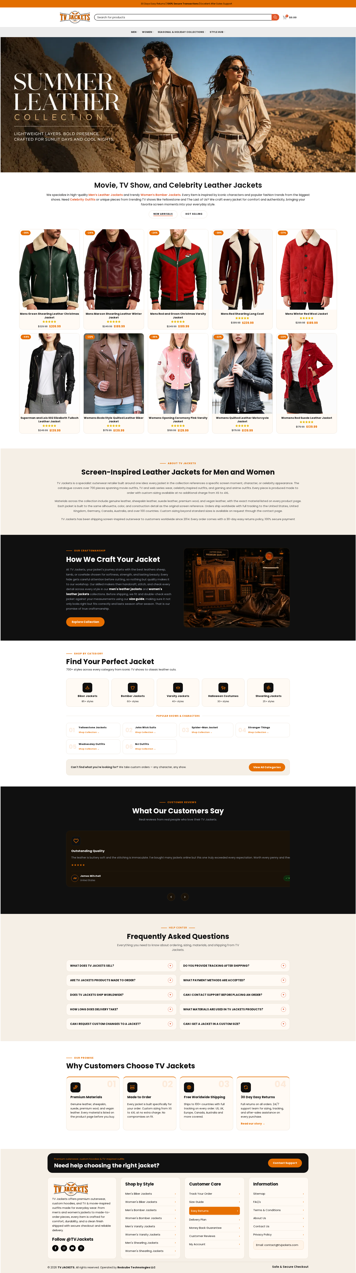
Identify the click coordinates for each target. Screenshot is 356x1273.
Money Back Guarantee (205, 1228)
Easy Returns (200, 1211)
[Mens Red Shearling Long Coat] (242, 269)
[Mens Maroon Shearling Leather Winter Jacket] (114, 269)
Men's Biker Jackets (138, 1194)
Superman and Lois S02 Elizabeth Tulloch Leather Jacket (49, 419)
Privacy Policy (262, 1234)
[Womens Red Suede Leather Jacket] (307, 373)
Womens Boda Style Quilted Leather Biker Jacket (114, 419)
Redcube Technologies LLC (136, 1267)
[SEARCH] (275, 17)
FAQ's (257, 1202)
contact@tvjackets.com (281, 1245)
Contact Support (285, 1163)
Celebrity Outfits (82, 199)
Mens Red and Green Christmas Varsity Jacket (178, 315)
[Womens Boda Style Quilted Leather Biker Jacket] (114, 373)
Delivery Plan (197, 1220)
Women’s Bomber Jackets (161, 195)
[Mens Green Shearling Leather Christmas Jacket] (49, 269)
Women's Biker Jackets (141, 1202)
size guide (136, 599)
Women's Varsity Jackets (142, 1234)
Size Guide (196, 1202)
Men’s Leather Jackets (106, 195)
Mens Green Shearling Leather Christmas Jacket (49, 315)
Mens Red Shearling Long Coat (242, 314)
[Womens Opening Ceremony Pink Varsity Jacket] (178, 373)
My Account (197, 1244)
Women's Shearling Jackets (144, 1251)
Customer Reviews (202, 1236)
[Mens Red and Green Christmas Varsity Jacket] (178, 269)
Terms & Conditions (267, 1210)
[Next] (185, 897)
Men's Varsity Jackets (140, 1226)
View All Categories (267, 767)
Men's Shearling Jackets (141, 1243)
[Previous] (171, 897)
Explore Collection (85, 622)
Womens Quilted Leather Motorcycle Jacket (242, 419)
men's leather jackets (125, 589)
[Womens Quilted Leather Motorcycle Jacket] (242, 373)
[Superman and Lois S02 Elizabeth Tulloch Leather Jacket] (49, 373)
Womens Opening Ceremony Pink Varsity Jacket (178, 419)
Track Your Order (200, 1194)
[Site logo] (75, 17)
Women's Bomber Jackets (143, 1218)
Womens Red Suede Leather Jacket (306, 418)
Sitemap (259, 1194)
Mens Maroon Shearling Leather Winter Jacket (114, 315)
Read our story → (253, 1123)
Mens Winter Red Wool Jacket (306, 314)
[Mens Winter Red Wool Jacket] (307, 269)
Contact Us (261, 1226)
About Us (259, 1218)
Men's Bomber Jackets (141, 1210)
